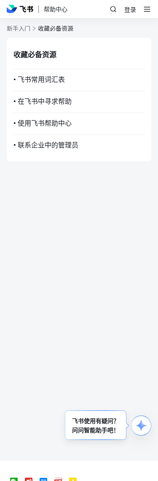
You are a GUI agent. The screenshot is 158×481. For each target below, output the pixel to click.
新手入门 (18, 28)
